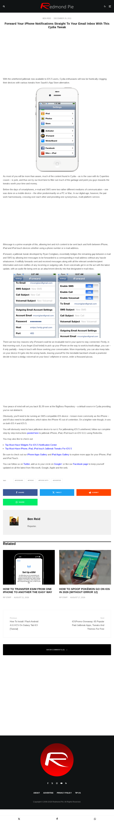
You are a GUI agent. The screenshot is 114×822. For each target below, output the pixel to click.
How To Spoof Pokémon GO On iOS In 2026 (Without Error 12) (84, 591)
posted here (33, 433)
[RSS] (66, 783)
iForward (19, 480)
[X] (52, 783)
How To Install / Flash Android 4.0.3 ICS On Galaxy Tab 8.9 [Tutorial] (24, 623)
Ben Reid (47, 18)
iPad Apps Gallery (60, 454)
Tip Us (78, 793)
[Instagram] (57, 783)
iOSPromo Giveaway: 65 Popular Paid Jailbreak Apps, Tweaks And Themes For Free (88, 623)
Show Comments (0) (55, 650)
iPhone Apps (43, 480)
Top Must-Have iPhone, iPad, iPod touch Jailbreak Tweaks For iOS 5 (38, 448)
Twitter (26, 464)
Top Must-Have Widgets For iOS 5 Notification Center (31, 445)
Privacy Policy (64, 793)
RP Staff (7, 597)
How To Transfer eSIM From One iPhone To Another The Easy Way (27, 591)
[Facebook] (48, 783)
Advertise (48, 793)
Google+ (58, 464)
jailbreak (57, 480)
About (36, 793)
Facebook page (80, 464)
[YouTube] (61, 783)
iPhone (31, 480)
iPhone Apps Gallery (37, 454)
